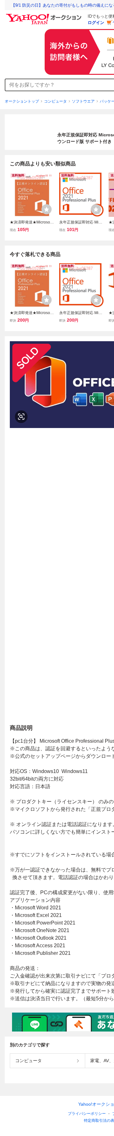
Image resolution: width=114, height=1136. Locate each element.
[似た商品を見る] (21, 416)
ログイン (96, 22)
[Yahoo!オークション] (45, 15)
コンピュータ (55, 101)
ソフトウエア (83, 101)
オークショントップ (22, 101)
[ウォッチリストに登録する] (46, 209)
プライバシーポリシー (87, 1113)
